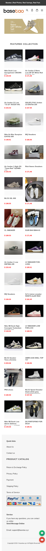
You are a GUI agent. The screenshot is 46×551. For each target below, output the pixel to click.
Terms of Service (13, 492)
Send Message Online (15, 523)
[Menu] (42, 10)
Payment (9, 480)
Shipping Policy (12, 486)
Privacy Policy (12, 474)
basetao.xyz (23, 543)
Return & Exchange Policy (16, 467)
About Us (10, 447)
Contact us (10, 453)
